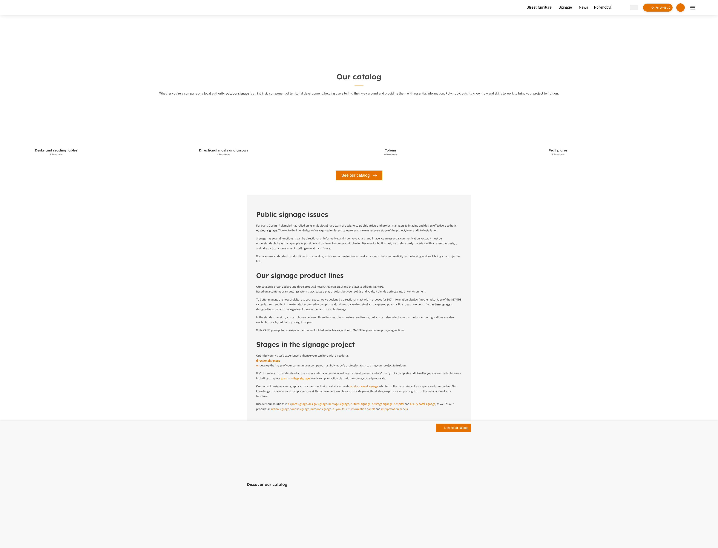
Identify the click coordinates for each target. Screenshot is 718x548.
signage (352, 28)
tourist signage (299, 409)
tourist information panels (358, 409)
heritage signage (338, 404)
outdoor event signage (364, 386)
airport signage (297, 404)
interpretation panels (394, 409)
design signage (317, 404)
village (295, 378)
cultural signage (360, 404)
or (257, 365)
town (284, 378)
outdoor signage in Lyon (325, 409)
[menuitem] (626, 7)
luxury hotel (417, 404)
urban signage (280, 409)
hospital (399, 404)
